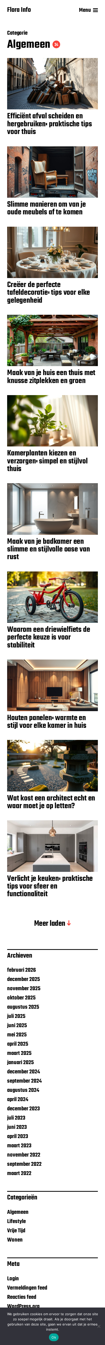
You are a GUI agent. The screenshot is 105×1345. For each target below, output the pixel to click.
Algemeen (18, 1212)
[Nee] (98, 1326)
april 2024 (17, 1099)
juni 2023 (17, 1127)
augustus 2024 (23, 1090)
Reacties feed (21, 1297)
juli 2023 (16, 1118)
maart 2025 (19, 1053)
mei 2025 (17, 1035)
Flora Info (19, 10)
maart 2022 (19, 1173)
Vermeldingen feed (27, 1288)
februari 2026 (21, 970)
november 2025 (24, 988)
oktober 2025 (21, 998)
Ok (53, 1337)
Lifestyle (16, 1221)
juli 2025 (16, 1016)
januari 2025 (20, 1062)
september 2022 (24, 1164)
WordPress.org (23, 1306)
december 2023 (23, 1108)
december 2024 (23, 1071)
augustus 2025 (23, 1007)
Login (13, 1278)
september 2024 (24, 1081)
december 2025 (23, 979)
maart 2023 (19, 1145)
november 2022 (23, 1155)
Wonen (15, 1240)
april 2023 (17, 1136)
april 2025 (17, 1044)
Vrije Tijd (16, 1230)
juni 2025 (17, 1025)
